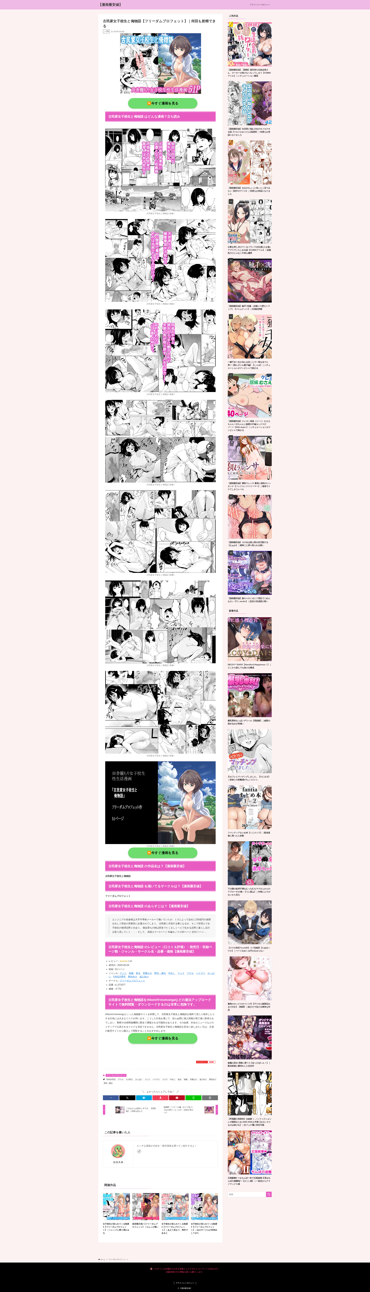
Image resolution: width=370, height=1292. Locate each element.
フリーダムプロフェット (132, 981)
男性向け (132, 976)
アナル (190, 973)
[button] (111, 1097)
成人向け (144, 976)
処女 (138, 973)
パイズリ (200, 973)
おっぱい (138, 1079)
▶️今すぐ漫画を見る (162, 103)
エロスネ (118, 1162)
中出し (171, 973)
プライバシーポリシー (185, 1283)
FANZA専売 (119, 976)
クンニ (123, 973)
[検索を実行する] (269, 1194)
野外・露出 (160, 973)
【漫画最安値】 (110, 4)
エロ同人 (129, 1079)
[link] (139, 1151)
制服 (131, 973)
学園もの (147, 973)
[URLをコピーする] (210, 1097)
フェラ (180, 973)
